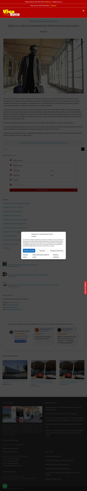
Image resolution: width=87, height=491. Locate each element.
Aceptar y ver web (29, 250)
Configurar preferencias (56, 250)
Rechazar (42, 250)
